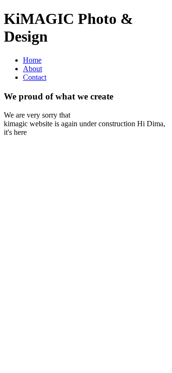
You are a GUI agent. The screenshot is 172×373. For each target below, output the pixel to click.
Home (32, 60)
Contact (34, 77)
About (32, 69)
